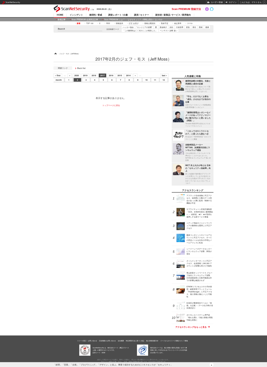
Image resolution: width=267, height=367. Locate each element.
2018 (94, 75)
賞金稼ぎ (163, 27)
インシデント (76, 15)
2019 (85, 75)
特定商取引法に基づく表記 (135, 341)
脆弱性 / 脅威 (95, 15)
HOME (60, 15)
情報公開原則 (149, 23)
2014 (128, 75)
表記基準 (177, 23)
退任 (194, 27)
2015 (120, 75)
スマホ (190, 23)
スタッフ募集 (183, 341)
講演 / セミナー (141, 15)
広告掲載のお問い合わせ (107, 341)
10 (146, 79)
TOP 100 (89, 23)
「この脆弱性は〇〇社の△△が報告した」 (140, 30)
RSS (108, 23)
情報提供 (119, 23)
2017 (102, 75)
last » (164, 75)
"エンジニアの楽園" (144, 27)
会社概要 (121, 341)
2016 (111, 75)
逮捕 (207, 27)
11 (155, 79)
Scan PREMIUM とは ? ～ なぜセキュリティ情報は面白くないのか (133, 19)
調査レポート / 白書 (118, 15)
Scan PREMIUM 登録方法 (186, 9)
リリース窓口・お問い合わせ (87, 341)
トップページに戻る (111, 105)
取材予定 (164, 23)
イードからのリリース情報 (169, 341)
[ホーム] (55, 53)
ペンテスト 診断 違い (168, 30)
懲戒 (200, 27)
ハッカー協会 (128, 27)
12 (164, 79)
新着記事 (61, 19)
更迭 (188, 27)
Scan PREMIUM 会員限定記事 (85, 19)
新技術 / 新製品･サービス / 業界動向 (173, 15)
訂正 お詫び (134, 23)
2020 (76, 75)
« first (57, 75)
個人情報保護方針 (152, 341)
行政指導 (179, 27)
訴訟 (171, 27)
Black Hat (81, 68)
